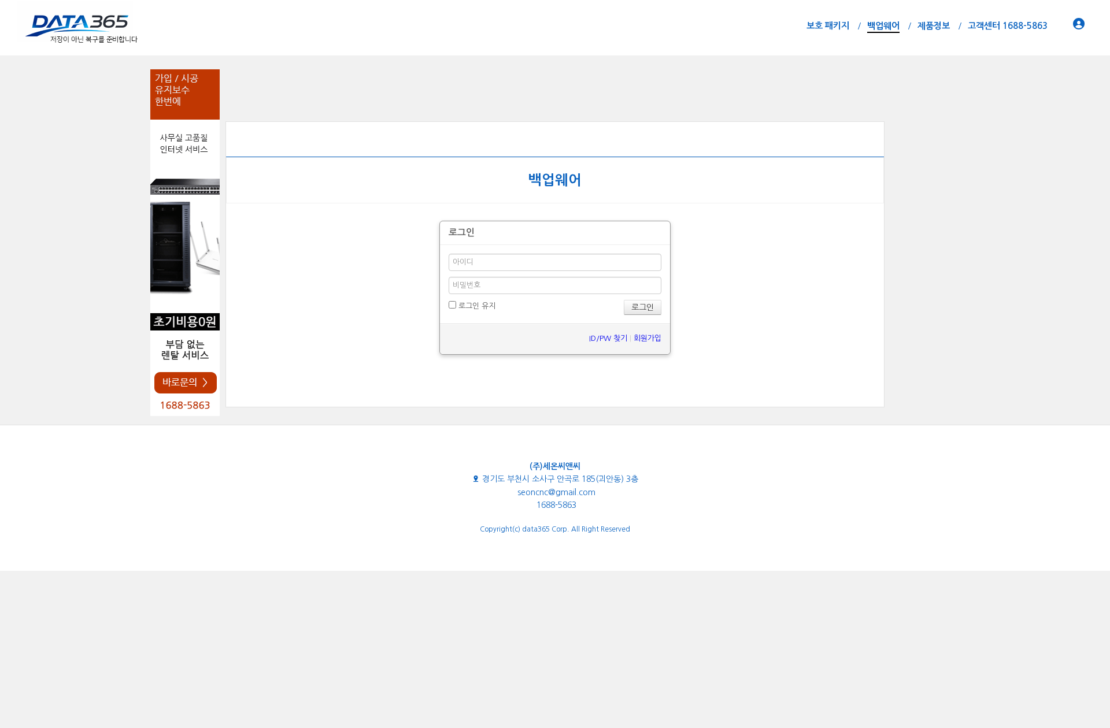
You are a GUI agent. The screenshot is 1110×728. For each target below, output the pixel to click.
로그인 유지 (475, 306)
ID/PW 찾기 (608, 338)
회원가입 (647, 338)
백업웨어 (555, 180)
